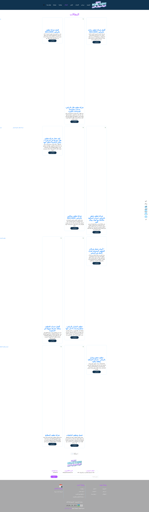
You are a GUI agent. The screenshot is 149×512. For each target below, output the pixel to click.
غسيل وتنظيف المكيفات (74, 435)
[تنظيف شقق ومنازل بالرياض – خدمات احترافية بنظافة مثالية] (96, 351)
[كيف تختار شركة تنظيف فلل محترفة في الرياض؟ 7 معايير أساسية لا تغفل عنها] (52, 132)
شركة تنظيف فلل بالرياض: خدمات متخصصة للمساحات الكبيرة (74, 109)
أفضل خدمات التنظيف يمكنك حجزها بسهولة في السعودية (52, 328)
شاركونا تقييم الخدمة (80, 494)
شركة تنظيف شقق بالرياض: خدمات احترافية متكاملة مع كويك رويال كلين (96, 219)
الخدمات (77, 4)
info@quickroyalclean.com (68, 472)
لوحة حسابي (81, 491)
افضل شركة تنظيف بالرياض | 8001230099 (52, 31)
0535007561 (55, 472)
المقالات (66, 4)
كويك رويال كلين (68, 508)
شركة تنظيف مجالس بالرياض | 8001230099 (74, 217)
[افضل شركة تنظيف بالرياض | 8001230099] (52, 23)
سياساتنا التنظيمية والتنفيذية (78, 496)
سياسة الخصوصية (79, 502)
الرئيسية (88, 4)
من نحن (82, 4)
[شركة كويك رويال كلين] (99, 5)
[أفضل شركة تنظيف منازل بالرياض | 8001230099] (96, 23)
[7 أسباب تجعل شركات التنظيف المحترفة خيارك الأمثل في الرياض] (96, 242)
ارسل (54, 476)
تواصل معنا (49, 4)
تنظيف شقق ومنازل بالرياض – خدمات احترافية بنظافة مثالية (96, 359)
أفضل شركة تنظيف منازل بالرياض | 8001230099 (96, 31)
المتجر (71, 4)
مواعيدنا (60, 4)
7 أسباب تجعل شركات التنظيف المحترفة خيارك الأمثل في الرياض (96, 251)
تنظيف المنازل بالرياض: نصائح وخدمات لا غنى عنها (74, 327)
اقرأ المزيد (97, 42)
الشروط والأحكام (70, 502)
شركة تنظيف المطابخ (52, 435)
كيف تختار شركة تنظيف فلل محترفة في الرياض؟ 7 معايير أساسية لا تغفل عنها (52, 140)
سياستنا (54, 4)
